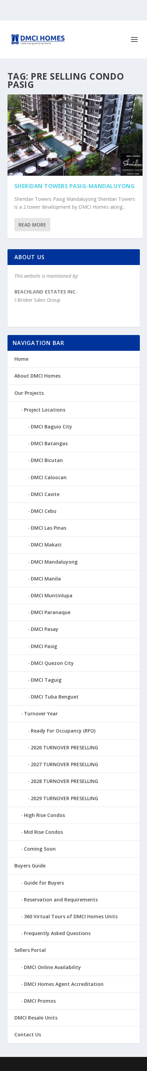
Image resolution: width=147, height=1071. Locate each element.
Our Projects (29, 393)
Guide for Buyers (44, 882)
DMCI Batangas (49, 443)
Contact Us (27, 1034)
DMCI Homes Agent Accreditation (64, 984)
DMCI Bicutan (47, 460)
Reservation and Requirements (61, 899)
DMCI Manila (46, 578)
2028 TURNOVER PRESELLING (64, 781)
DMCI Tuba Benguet (55, 696)
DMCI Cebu (43, 511)
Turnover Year (41, 713)
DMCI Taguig (46, 680)
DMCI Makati (46, 544)
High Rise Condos (44, 815)
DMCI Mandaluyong (54, 561)
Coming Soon (40, 848)
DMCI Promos (40, 1001)
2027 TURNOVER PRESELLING (64, 764)
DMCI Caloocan (49, 477)
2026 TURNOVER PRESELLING (64, 747)
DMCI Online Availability (52, 967)
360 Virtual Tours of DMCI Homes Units (71, 916)
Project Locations (44, 409)
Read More (32, 224)
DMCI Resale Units (35, 1017)
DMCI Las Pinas (48, 528)
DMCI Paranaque (50, 612)
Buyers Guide (29, 865)
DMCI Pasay (44, 629)
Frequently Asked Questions (57, 933)
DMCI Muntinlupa (51, 595)
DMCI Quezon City (52, 663)
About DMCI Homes (37, 375)
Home (21, 359)
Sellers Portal (30, 950)
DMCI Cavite (45, 494)
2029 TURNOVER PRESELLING (64, 798)
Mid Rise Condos (43, 832)
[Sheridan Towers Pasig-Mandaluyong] (75, 135)
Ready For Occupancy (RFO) (63, 730)
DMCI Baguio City (51, 426)
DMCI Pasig (44, 646)
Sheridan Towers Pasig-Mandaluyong (74, 186)
